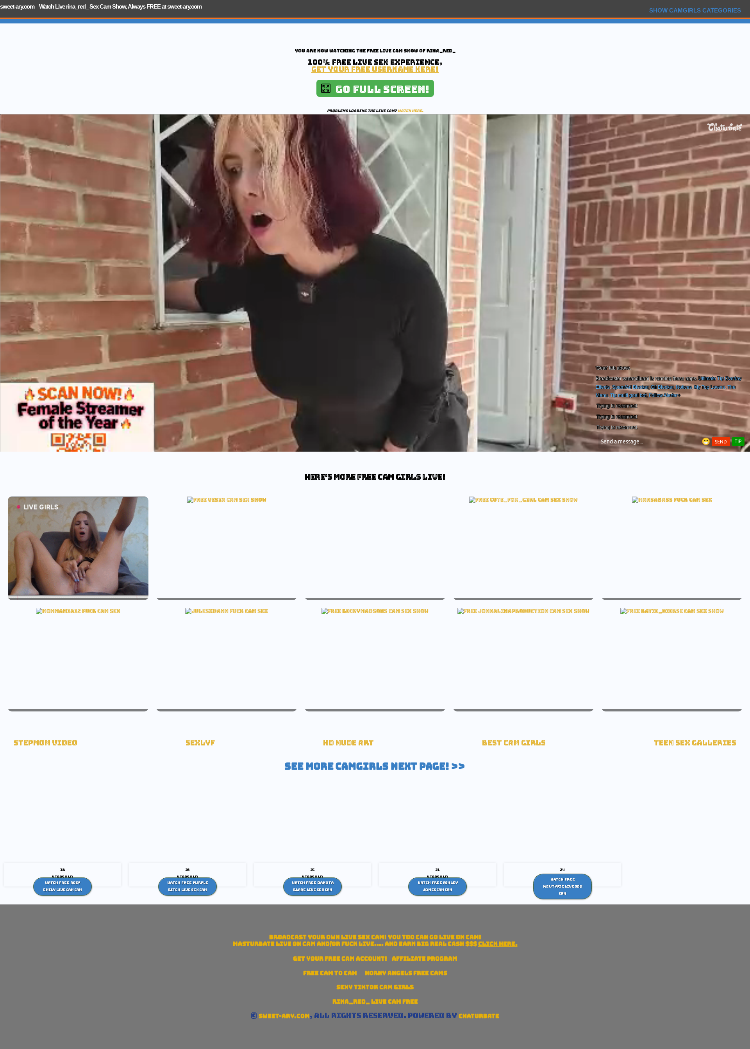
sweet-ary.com (17, 6)
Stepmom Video (45, 743)
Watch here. (410, 110)
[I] (523, 499)
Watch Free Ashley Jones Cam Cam (438, 886)
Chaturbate (479, 1016)
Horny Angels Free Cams (406, 973)
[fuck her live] (672, 499)
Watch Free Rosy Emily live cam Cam (62, 886)
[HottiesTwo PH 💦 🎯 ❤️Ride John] (523, 611)
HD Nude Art (348, 743)
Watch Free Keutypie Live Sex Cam (562, 886)
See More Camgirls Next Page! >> (375, 766)
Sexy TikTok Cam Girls (375, 987)
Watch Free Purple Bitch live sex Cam (187, 886)
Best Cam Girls (514, 743)
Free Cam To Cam (330, 973)
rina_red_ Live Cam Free (375, 1001)
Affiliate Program (424, 958)
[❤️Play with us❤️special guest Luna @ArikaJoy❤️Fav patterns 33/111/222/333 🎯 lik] (672, 611)
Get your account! (340, 958)
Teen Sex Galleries (695, 743)
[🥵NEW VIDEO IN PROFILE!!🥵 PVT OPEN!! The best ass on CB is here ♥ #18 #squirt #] (375, 611)
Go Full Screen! (379, 89)
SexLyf (200, 743)
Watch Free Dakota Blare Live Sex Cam (313, 886)
